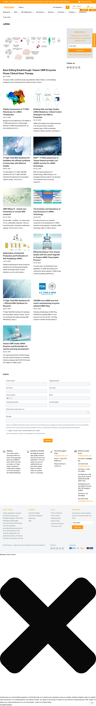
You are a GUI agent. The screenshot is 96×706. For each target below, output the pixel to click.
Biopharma (6, 12)
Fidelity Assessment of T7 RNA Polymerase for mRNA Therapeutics (16, 112)
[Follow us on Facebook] (68, 67)
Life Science (40, 12)
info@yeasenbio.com (61, 455)
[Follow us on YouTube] (76, 67)
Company (72, 12)
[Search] (67, 7)
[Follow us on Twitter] (71, 67)
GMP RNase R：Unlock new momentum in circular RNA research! (14, 211)
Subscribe (80, 50)
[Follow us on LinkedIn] (79, 67)
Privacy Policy (55, 515)
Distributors (83, 12)
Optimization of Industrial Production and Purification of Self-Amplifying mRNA (15, 256)
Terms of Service (56, 513)
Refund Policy (55, 521)
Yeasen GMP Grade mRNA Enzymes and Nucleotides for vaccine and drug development (16, 346)
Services (50, 12)
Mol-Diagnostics (26, 12)
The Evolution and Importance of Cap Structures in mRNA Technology (46, 211)
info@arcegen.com (84, 466)
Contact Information (57, 523)
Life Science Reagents (35, 515)
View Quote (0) (94, 40)
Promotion (61, 12)
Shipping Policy (56, 518)
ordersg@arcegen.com (85, 501)
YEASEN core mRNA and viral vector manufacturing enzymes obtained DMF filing (46, 303)
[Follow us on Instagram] (73, 67)
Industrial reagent (34, 513)
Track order (6, 17)
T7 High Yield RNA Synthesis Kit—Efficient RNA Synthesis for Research (16, 303)
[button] (48, 626)
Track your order (56, 526)
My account (76, 8)
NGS (15, 12)
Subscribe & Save (86, 1)
